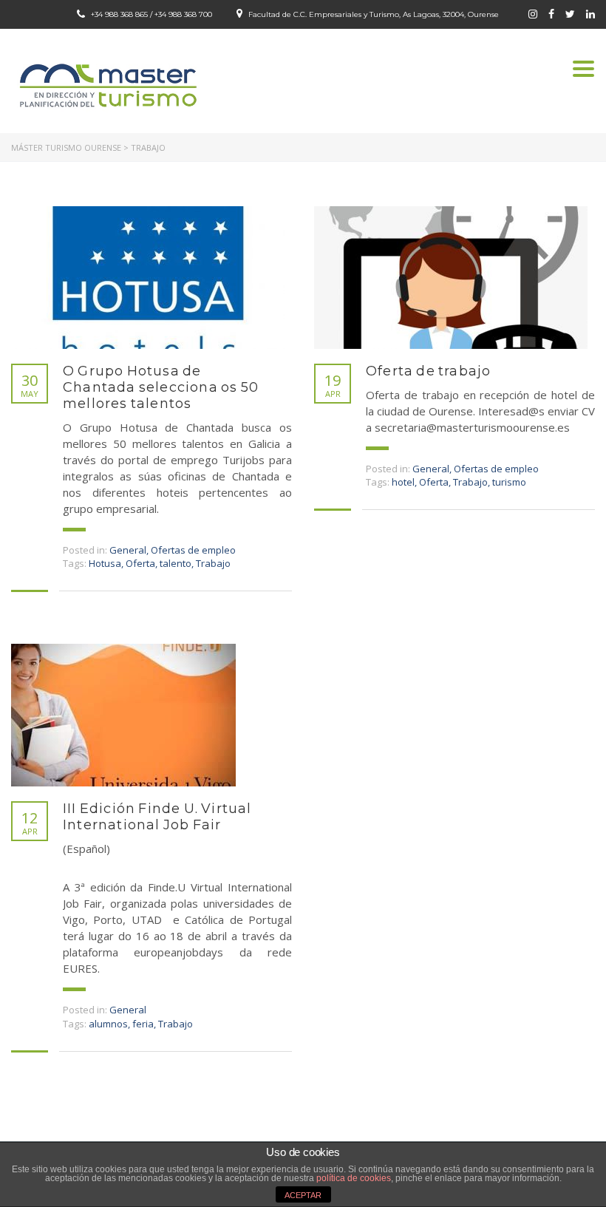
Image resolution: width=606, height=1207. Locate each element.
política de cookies (353, 1178)
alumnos (108, 1023)
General (127, 550)
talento (175, 563)
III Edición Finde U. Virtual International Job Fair (157, 816)
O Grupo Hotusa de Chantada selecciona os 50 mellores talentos (161, 387)
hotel (403, 482)
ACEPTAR (303, 1195)
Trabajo (213, 563)
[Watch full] (148, 277)
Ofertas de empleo (193, 550)
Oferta (140, 563)
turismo (509, 482)
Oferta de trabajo (428, 371)
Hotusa (105, 563)
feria (143, 1023)
